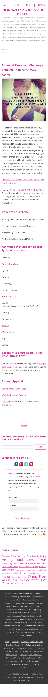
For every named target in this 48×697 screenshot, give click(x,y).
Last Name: (13, 505)
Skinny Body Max (19, 577)
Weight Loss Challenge (16, 580)
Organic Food (26, 573)
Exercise (21, 556)
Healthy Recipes (26, 651)
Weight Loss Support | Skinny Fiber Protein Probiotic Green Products (24, 9)
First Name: (13, 497)
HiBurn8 (5, 563)
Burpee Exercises (10, 264)
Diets (13, 556)
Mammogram (6, 573)
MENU (5, 50)
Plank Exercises (9, 296)
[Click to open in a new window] (16, 464)
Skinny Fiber (37, 576)
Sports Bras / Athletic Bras (14, 388)
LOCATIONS (36, 664)
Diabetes (6, 556)
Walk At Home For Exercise (14, 395)
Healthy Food (12, 559)
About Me (15, 642)
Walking (5, 325)
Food (29, 556)
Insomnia (42, 570)
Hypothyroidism (32, 570)
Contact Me (24, 668)
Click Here (6, 401)
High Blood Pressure (18, 563)
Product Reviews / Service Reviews (17, 664)
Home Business (34, 563)
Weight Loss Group (32, 661)
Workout (19, 583)
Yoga (4, 338)
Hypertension (20, 570)
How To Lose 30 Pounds (28, 567)
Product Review (39, 573)
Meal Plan (15, 573)
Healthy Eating (39, 556)
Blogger (41, 677)
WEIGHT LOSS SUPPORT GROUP (25, 190)
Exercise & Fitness (29, 658)
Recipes (6, 576)
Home (24, 425)
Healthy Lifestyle (35, 560)
